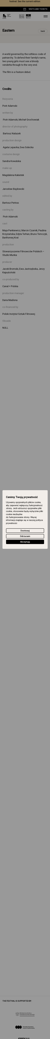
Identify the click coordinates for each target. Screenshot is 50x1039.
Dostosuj (25, 530)
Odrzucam (25, 536)
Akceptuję (25, 542)
